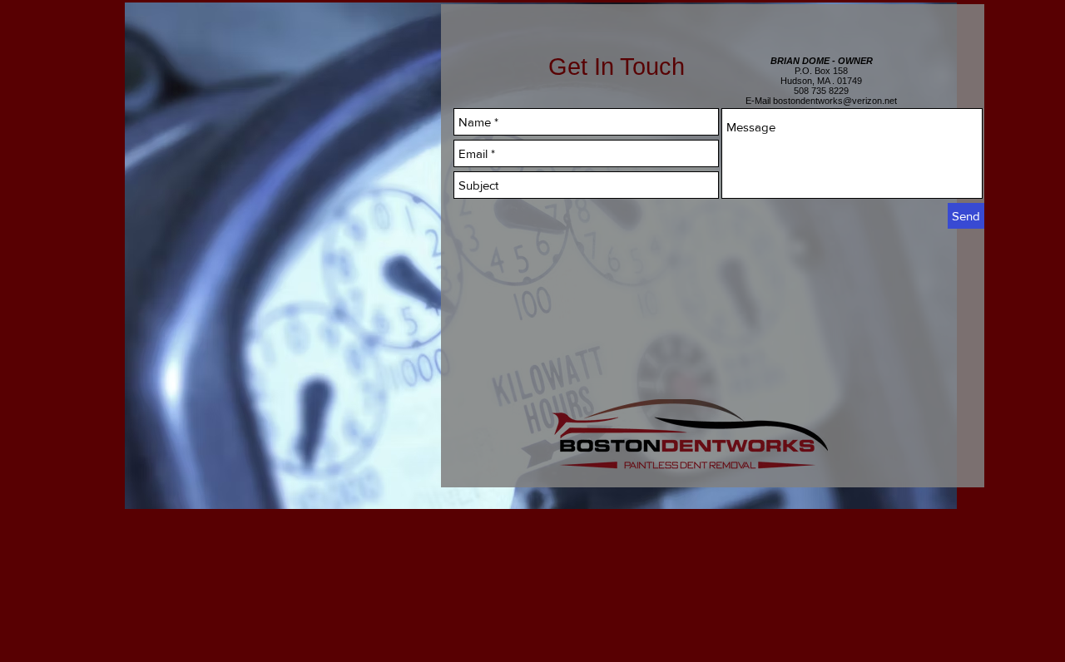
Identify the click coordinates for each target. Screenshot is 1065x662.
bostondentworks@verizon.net (835, 101)
